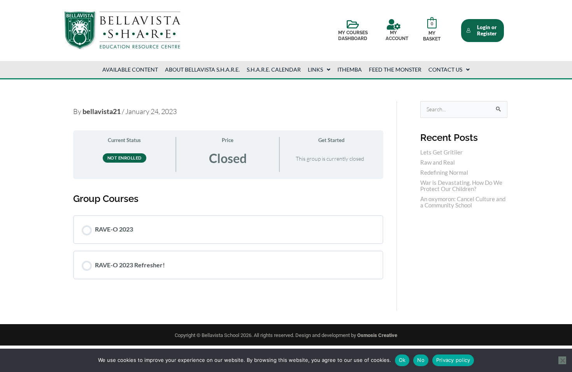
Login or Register (487, 30)
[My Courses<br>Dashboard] (352, 24)
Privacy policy (453, 360)
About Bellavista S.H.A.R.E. (202, 69)
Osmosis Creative (377, 335)
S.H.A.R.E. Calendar (274, 69)
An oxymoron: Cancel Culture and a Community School (462, 202)
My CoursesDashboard (353, 36)
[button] (319, 69)
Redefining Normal (444, 172)
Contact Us (445, 69)
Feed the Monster (395, 69)
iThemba (349, 69)
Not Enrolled (124, 157)
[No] (562, 360)
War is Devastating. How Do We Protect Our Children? (461, 185)
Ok (402, 360)
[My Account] (393, 24)
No (421, 360)
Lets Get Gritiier (441, 152)
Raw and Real (437, 162)
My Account (397, 36)
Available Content (130, 69)
